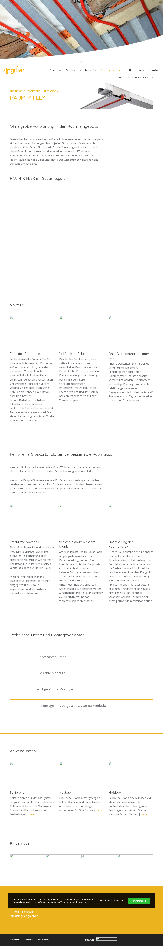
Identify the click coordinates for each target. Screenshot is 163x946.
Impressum (15, 939)
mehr (33, 814)
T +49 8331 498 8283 (22, 912)
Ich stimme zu (139, 900)
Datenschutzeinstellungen (111, 900)
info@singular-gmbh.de (24, 916)
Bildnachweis (43, 939)
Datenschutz (28, 939)
